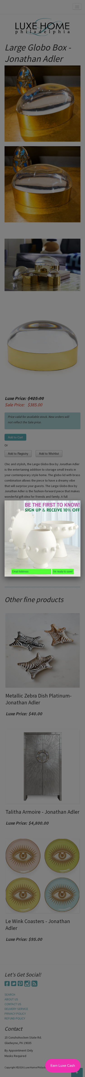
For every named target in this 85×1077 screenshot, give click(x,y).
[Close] (80, 500)
